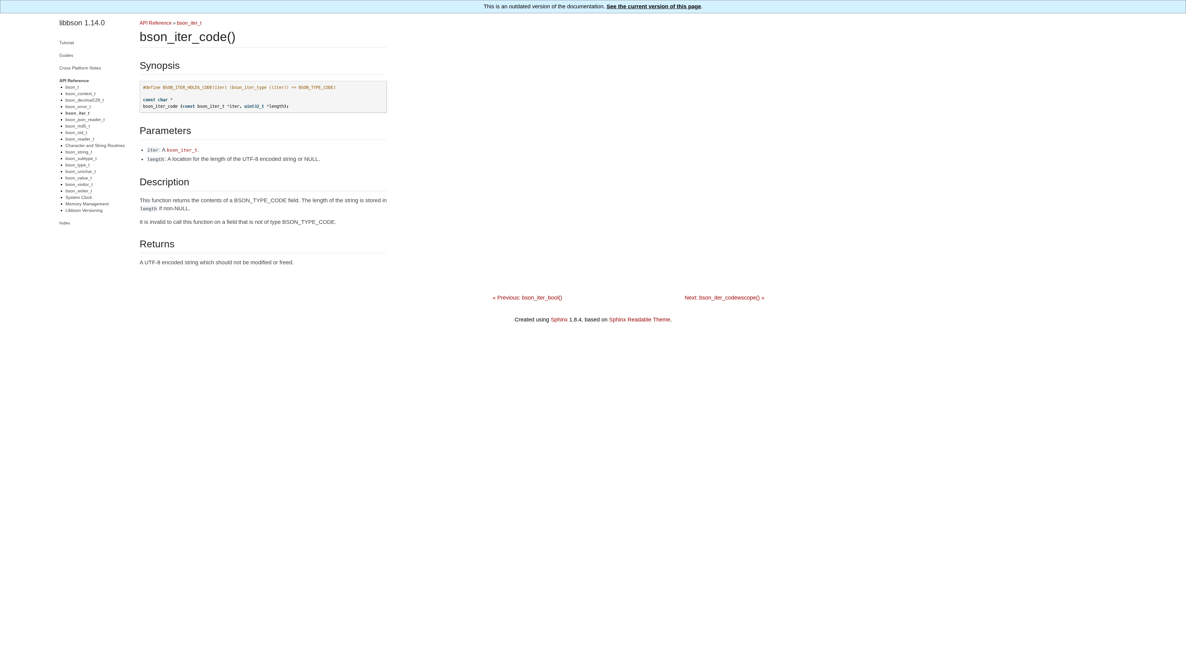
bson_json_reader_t (85, 119)
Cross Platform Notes (80, 67)
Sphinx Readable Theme (639, 320)
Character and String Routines (95, 145)
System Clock (78, 197)
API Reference (156, 23)
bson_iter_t (189, 23)
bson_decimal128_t (84, 100)
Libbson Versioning (84, 210)
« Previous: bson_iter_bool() (527, 298)
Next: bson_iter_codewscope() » (724, 298)
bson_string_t (78, 151)
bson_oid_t (76, 132)
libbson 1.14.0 (82, 23)
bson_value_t (78, 177)
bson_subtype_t (81, 158)
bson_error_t (78, 106)
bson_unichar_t (80, 171)
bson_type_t (77, 164)
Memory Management (87, 203)
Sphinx (559, 320)
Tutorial (66, 42)
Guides (66, 55)
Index (64, 222)
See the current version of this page (654, 6)
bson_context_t (80, 93)
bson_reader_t (79, 138)
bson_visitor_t (79, 184)
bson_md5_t (77, 126)
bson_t (72, 87)
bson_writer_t (78, 190)
